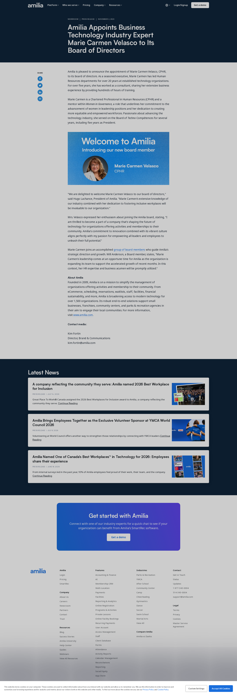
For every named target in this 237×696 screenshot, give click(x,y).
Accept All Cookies (221, 688)
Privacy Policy (148, 689)
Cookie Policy (163, 689)
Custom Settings (196, 688)
